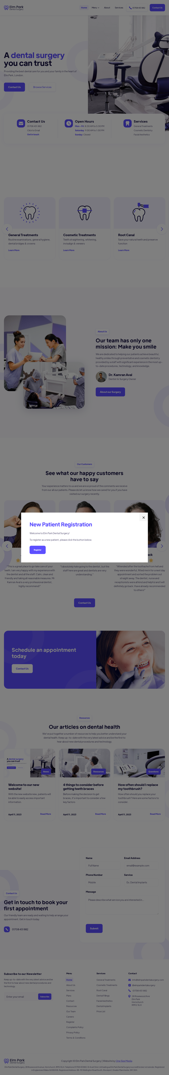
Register (37, 550)
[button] (143, 517)
